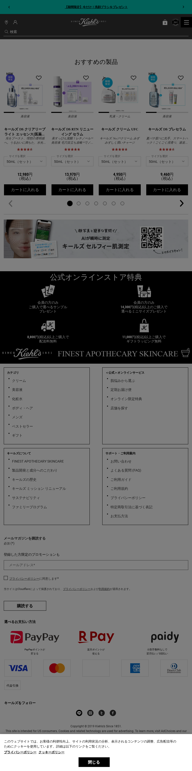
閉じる (94, 762)
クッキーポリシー (51, 752)
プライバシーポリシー (20, 752)
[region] (96, 752)
